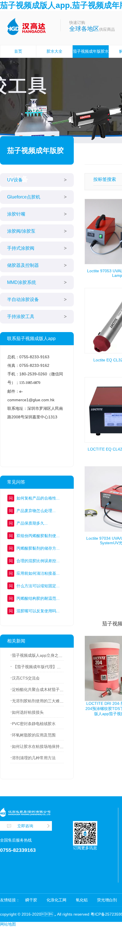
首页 (18, 51)
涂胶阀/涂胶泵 (21, 231)
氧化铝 (82, 900)
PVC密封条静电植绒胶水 (34, 723)
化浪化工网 (56, 900)
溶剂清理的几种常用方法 (34, 758)
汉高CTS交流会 (26, 678)
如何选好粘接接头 (28, 712)
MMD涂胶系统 (21, 282)
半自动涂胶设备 (23, 299)
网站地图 (8, 924)
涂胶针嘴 (16, 214)
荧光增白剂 (107, 900)
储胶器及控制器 (23, 265)
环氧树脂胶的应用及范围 (34, 735)
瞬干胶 (31, 900)
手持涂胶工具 (20, 316)
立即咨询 (25, 826)
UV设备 (15, 179)
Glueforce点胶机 (23, 197)
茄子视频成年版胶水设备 (91, 57)
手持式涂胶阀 (20, 248)
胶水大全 (54, 51)
